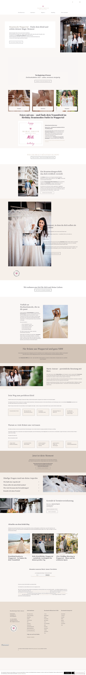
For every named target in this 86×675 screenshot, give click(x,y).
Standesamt (67, 108)
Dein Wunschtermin (5, 645)
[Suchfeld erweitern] (72, 2)
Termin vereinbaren (52, 511)
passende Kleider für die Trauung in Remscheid (41, 591)
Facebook (28, 637)
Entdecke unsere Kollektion (43, 467)
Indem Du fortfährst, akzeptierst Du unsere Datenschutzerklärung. (43, 576)
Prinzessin (19, 108)
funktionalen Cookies (36, 648)
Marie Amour (10, 554)
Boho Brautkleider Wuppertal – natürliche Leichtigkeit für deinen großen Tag (42, 558)
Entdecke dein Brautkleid (47, 192)
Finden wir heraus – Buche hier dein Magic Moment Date (43, 157)
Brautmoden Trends (35, 554)
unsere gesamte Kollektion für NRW (45, 594)
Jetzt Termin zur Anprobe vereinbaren (43, 290)
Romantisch (43, 108)
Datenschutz (24, 673)
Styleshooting (63, 554)
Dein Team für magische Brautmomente (52, 253)
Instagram (32, 637)
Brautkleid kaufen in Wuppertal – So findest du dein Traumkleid (17, 558)
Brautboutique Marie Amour (17, 611)
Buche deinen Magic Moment (16, 42)
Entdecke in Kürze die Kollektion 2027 (43, 81)
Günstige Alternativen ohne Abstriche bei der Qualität (40, 590)
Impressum (19, 673)
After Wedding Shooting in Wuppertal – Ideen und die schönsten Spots (65, 558)
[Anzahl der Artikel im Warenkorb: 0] (80, 2)
